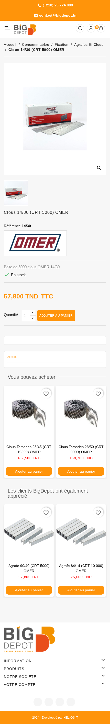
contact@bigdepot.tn (55, 15)
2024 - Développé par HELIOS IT (55, 717)
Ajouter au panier (56, 315)
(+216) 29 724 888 (55, 5)
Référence (12, 226)
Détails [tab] (12, 356)
